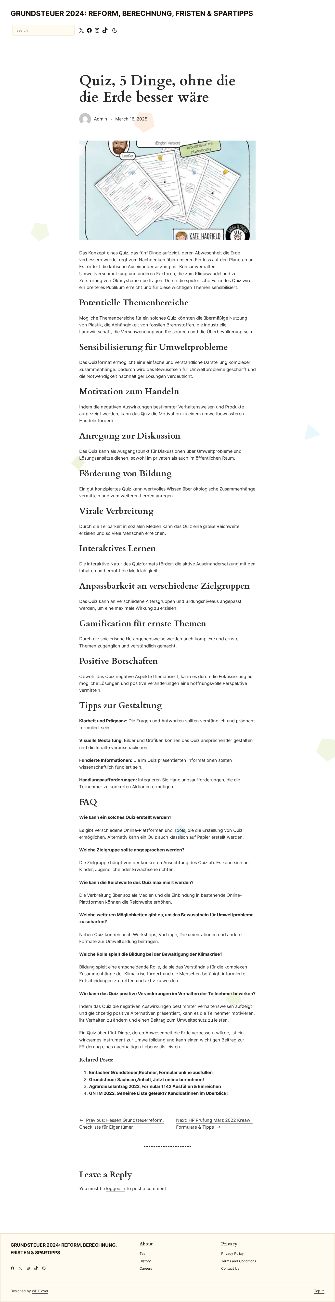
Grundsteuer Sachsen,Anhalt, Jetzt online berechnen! (146, 1079)
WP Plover (40, 1291)
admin (100, 118)
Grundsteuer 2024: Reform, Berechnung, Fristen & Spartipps (132, 13)
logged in (115, 1188)
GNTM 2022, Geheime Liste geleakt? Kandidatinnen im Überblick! (158, 1093)
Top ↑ (319, 1291)
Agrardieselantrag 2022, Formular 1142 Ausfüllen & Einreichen (155, 1086)
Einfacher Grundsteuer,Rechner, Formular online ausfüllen (151, 1072)
